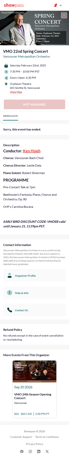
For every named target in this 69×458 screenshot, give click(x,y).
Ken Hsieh (31, 151)
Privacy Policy (34, 444)
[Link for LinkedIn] (39, 451)
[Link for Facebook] (22, 451)
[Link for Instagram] (30, 451)
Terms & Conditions (47, 436)
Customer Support (21, 436)
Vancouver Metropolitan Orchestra (26, 56)
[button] (10, 117)
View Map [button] (16, 91)
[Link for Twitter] (47, 451)
